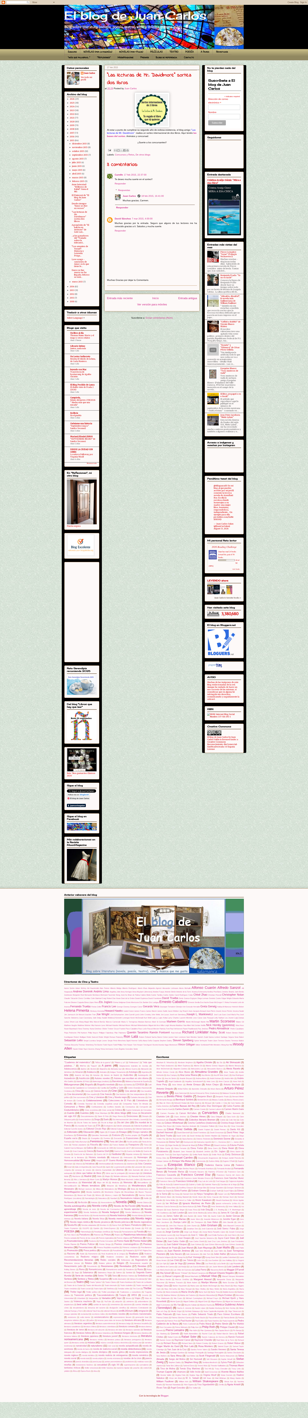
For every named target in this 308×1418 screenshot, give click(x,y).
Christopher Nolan (233, 994)
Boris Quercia (195, 1103)
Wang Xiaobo (235, 1378)
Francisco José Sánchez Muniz (229, 1178)
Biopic (120, 1085)
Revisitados (222, 51)
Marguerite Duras (224, 1279)
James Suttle (162, 1011)
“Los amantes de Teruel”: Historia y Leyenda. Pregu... (80, 251)
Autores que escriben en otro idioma (131, 1078)
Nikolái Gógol (176, 1311)
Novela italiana (81, 1219)
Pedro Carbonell (189, 1324)
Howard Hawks (114, 1010)
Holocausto (128, 1157)
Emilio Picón (217, 1155)
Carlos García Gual (164, 1109)
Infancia (79, 1164)
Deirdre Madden (211, 1136)
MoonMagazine (125, 57)
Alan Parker (104, 988)
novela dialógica (81, 1352)
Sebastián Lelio (73, 1040)
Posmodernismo (75, 1241)
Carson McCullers (188, 1113)
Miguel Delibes (189, 1301)
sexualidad (102, 1365)
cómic (66, 1308)
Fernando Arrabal (224, 1169)
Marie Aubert (192, 1282)
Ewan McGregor (215, 1002)
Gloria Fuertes (180, 1191)
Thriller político (92, 1292)
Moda (133, 1189)
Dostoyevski (188, 1142)
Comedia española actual (107, 1104)
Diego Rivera (117, 1116)
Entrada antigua (187, 298)
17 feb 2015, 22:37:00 (135, 174)
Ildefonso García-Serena (166, 1206)
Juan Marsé (187, 1247)
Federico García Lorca (217, 1165)
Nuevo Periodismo (132, 1225)
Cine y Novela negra (117, 1097)
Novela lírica (98, 1219)
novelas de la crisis (133, 1358)
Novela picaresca (102, 1222)
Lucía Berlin (221, 1263)
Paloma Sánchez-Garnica (181, 1318)
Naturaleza (102, 1198)
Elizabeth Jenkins (203, 1151)
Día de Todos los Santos (87, 1123)
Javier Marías (179, 1219)
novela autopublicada (128, 1346)
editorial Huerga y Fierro (73, 1311)
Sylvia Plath (226, 1362)
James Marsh (151, 1011)
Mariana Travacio (176, 1282)
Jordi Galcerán (207, 1229)
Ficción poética (132, 1142)
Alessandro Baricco (215, 1069)
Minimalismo (109, 1189)
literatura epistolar (133, 1330)
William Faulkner (165, 1381)
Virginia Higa (194, 1375)
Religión (120, 1263)
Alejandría (103, 1069)
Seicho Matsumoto (227, 1356)
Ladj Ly (155, 1018)
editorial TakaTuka (93, 1311)
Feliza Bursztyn (81, 1142)
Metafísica (123, 1186)
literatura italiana (70, 1336)
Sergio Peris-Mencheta (117, 1041)
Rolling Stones (69, 1269)
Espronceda (200, 1161)
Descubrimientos (87, 1116)
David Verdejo (195, 1136)
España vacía (70, 1138)
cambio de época (100, 1304)
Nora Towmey (83, 1029)
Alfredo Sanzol (228, 988)
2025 (72, 103)
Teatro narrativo (142, 1285)
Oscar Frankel (119, 1029)
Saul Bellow (190, 1356)
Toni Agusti (147, 1045)
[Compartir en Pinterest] (127, 150)
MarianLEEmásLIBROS (81, 436)
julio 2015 (76, 162)
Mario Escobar (229, 1282)
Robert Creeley (202, 1343)
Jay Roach (183, 1011)
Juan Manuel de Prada (166, 1248)
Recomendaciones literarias (78, 1260)
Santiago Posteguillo (196, 1353)
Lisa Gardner (213, 1260)
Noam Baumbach (71, 1029)
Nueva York (116, 1225)
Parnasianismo (127, 1232)
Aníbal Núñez (183, 1089)
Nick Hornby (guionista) (220, 1025)
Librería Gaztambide (103, 1170)
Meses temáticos (91, 1185)
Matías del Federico (188, 1295)
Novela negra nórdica (80, 1222)
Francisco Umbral (185, 1181)
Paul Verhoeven (176, 1029)
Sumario (72, 51)
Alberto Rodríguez (129, 988)
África (75, 1371)
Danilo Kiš (235, 1129)
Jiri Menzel (80, 1015)
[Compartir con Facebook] (124, 150)
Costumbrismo (71, 1110)
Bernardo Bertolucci (92, 995)
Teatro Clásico (110, 1282)
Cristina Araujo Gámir (231, 1123)
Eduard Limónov (220, 1145)
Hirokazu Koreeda (97, 1011)
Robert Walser (234, 1343)
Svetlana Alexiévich (210, 1362)
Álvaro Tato (161, 1388)
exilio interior (85, 1317)
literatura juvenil (110, 1336)
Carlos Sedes (168, 995)
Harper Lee (222, 1194)
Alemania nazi (116, 1069)
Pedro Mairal (205, 1324)
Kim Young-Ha (179, 1257)
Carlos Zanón (182, 1109)
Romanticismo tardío (114, 1269)
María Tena (215, 1292)
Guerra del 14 (102, 1154)
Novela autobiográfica (75, 1206)
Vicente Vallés (165, 1375)
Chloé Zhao (200, 994)
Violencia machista (83, 1301)
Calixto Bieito (146, 995)
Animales (103, 1072)
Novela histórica (118, 1215)
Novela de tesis (89, 1209)
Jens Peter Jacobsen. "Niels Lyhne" (230, 416)
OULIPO (85, 1228)
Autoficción (84, 1078)
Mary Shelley (200, 1289)
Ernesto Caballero (173, 1002)
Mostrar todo (92, 463)
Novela (121, 1202)
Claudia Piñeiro (176, 1119)
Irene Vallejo (233, 1206)
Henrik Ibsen (197, 1197)
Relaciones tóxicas (72, 1263)
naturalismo (97, 1345)
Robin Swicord (92, 1037)
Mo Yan (177, 1305)
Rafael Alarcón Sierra (225, 1334)
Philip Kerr (195, 1327)
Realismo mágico (89, 1257)
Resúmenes (107, 1266)
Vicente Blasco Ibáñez (232, 1371)
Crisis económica (91, 1110)
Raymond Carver (182, 1340)
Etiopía (84, 1138)
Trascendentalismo (105, 1295)
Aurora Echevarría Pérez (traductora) (204, 1093)
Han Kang (175, 1194)
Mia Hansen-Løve (98, 1025)
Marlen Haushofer (180, 1286)
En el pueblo (75, 415)
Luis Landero (233, 1266)
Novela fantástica (91, 1212)
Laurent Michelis (186, 1018)
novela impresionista (138, 1352)
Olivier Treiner (107, 1029)
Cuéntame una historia (81, 423)
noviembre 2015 (80, 147)
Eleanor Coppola (77, 1002)
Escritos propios (131, 1135)
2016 (72, 136)
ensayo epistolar (70, 1314)
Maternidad (87, 1182)
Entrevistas (82, 1135)
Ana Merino (205, 1075)
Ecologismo (108, 1126)
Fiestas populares (79, 1145)
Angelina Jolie (115, 992)
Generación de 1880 (105, 1148)
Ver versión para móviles (152, 304)
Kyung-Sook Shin (212, 1257)
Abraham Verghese (185, 1062)
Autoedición (69, 1078)
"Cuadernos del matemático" (77, 1062)
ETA (98, 1126)
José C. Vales (197, 1235)
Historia (146, 1154)
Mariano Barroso (144, 1022)
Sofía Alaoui (142, 1041)
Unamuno (181, 1372)
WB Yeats (207, 1378)
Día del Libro (123, 1122)
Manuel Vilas (209, 1276)
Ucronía (145, 1295)
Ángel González (178, 1388)
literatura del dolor (115, 1330)
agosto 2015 (78, 159)
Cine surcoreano (79, 1097)
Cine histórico (121, 1094)
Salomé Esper (223, 1346)
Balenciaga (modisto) (101, 1081)
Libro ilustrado (134, 1170)
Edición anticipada (123, 1126)
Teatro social (85, 1289)
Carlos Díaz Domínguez (211, 1106)
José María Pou (233, 1015)
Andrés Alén (229, 1078)
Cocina (79, 1101)
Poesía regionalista (106, 1238)
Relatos (88, 1263)
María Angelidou (229, 1289)
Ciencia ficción (100, 1091)
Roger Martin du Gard (168, 1346)
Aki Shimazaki (233, 1062)
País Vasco (71, 1235)
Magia (107, 1176)
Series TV (102, 1276)
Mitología (122, 1189)
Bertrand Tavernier (108, 995)
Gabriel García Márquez (73, 1148)
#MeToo (83, 1066)
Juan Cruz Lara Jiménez (217, 1241)
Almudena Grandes (206, 1071)
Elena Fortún (197, 1148)
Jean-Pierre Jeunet (213, 1011)
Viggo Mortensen (171, 1045)
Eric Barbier (144, 1002)
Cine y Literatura (96, 1097)
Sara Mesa (176, 1355)
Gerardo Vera (151, 1006)
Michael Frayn (212, 1298)
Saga (77, 1272)
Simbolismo (143, 1276)
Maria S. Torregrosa (129, 1022)
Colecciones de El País (120, 1100)
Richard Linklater (195, 1032)
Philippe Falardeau (106, 1033)
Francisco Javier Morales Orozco (197, 1178)
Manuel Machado (191, 1276)
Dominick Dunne (222, 1138)
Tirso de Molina (167, 1369)
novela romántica (140, 1355)
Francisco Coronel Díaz (196, 1174)
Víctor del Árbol (175, 1378)
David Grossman (216, 1132)
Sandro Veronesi (218, 1349)
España (144, 1135)
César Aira (222, 1126)
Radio (82, 1254)
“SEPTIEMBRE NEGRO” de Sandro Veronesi (82, 440)
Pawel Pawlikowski (190, 1029)
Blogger (164, 1395)
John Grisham (208, 1225)
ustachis (136, 1368)
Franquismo (133, 1145)
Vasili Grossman (211, 1372)
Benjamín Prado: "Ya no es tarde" (230, 276)
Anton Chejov (212, 1085)
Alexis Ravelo (233, 1068)
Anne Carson (224, 1081)
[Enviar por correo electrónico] (115, 150)
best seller (82, 1304)
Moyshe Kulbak (190, 1305)
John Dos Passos (176, 1226)
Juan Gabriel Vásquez (177, 1244)
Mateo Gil (240, 1022)
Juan (220, 551)
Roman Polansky (116, 1037)
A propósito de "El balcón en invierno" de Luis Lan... (80, 228)
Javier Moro (195, 1219)
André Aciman (215, 1078)
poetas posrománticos (113, 1362)
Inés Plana (202, 1206)
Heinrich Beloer (238, 1007)
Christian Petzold (214, 995)
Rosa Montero (205, 1346)
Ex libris (74, 413)
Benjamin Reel (78, 995)
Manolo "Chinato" (181, 1273)
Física (146, 1145)
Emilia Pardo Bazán (200, 1155)
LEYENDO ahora (217, 580)
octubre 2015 (78, 151)
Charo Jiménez (180, 1117)
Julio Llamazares (192, 1254)
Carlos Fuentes (234, 1106)
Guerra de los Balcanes (83, 1154)
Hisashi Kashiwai (222, 1200)
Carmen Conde (199, 1109)
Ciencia (87, 1091)
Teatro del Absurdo (93, 1285)
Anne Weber (177, 1085)
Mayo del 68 (102, 1182)
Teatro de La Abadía (144, 1282)
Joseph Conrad (235, 1232)
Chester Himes (198, 1116)
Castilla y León (116, 1088)
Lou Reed (209, 1263)
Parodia (140, 1232)
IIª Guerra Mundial (114, 1160)
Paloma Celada (162, 1318)
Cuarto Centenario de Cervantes (139, 1110)
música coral (106, 1343)
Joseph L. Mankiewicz (199, 1014)
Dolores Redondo (203, 1139)
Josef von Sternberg (178, 1015)
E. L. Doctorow (220, 1142)
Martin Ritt (205, 1022)
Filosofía (94, 1145)
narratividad (81, 1346)
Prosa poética (90, 1250)
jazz (84, 1320)
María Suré (203, 1292)
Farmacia (68, 1142)
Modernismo (144, 1189)
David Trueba (170, 998)
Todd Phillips (118, 1045)
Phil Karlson (82, 1033)
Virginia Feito (180, 1375)
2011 (72, 298)
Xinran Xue (228, 1381)
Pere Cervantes (165, 1327)
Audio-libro (128, 1075)
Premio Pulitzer (87, 1244)
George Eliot (201, 1188)
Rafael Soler (188, 1336)
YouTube (107, 1301)
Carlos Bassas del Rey (184, 1106)
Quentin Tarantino (137, 1032)
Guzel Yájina (229, 1191)
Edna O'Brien (204, 1145)
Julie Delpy (97, 1018)
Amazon (79, 1072)
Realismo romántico (115, 1257)
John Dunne (192, 1226)
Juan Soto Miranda (202, 1251)
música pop (136, 1343)
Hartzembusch (237, 1194)
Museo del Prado (84, 1195)
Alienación (145, 1069)
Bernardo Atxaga (165, 1100)
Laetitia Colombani (229, 1257)
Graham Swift (215, 1191)
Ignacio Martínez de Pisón (197, 1203)
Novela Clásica (143, 1202)
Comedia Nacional (84, 1104)
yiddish (67, 1371)
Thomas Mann (236, 1365)
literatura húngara (122, 1333)
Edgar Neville (173, 1145)
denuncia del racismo (96, 1308)
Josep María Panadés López (213, 1232)
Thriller (147, 1288)
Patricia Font (164, 1029)
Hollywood (115, 1157)
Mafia (99, 1176)
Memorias (128, 1182)
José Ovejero (184, 1238)
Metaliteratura (139, 1185)
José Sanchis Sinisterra (204, 1238)
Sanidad (129, 1272)
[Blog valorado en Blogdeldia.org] (80, 545)
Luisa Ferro (200, 1269)
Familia (146, 1138)
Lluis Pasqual (208, 1018)
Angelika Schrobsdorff (194, 1081)
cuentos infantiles (142, 1304)
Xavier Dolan (78, 1049)
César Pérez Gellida (179, 1129)
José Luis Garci (220, 1015)
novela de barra (83, 1349)
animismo (130, 1301)
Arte (66, 1075)
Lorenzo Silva (194, 1263)
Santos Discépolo (234, 1353)
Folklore (106, 1145)
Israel (69, 1167)
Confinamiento (97, 1107)
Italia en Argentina (82, 1167)
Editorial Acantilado (141, 1126)
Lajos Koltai (162, 1018)
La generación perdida (122, 1167)
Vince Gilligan (186, 1044)
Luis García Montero (197, 1267)
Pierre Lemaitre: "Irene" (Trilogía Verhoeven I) (228, 254)
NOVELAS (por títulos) (131, 51)
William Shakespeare (205, 1381)
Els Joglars (105, 1002)
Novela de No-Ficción (125, 1206)
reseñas (68, 1365)
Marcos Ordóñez (182, 1279)
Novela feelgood (110, 1212)
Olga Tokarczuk (234, 1311)
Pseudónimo (117, 1250)
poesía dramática (82, 1362)
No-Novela (69, 1202)
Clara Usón (231, 1117)
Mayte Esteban (225, 1295)
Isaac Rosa (192, 1210)
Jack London (178, 1213)
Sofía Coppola (153, 1041)
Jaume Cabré (216, 1216)
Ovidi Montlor (125, 1228)
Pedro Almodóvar (219, 1028)
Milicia (98, 1189)
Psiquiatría (130, 1250)
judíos (91, 1320)
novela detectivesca (131, 1349)
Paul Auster (186, 1321)
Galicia (90, 1148)
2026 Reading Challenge (224, 546)
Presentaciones (85, 1247)
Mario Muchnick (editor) (130, 1179)
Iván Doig (205, 1210)
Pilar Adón (193, 1330)
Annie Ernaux (193, 1084)
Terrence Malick (237, 1041)
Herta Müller (170, 1200)
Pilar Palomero (120, 1033)
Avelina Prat (212, 992)
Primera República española (108, 1247)
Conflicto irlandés (114, 1107)
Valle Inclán (195, 1372)
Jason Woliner (173, 1011)
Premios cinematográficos (126, 1244)
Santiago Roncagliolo (215, 1353)
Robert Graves (218, 1343)
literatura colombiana (107, 1327)
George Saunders (216, 1188)
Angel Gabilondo (175, 1081)
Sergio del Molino (177, 1359)
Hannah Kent (188, 1194)
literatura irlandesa (141, 1333)
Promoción (72, 1250)
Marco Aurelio (165, 1279)
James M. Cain (228, 1213)
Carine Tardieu (157, 995)
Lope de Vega (176, 1263)
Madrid (87, 1176)
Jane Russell (97, 1167)
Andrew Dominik (83, 991)
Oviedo (138, 1228)
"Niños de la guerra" (103, 1062)
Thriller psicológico (108, 1292)
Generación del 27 (123, 1148)
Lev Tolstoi (188, 1260)
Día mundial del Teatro (84, 1126)
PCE (146, 1228)
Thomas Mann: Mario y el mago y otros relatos (82, 336)
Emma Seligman (119, 1002)
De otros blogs (143, 154)
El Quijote (112, 1132)
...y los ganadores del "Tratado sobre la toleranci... (80, 239)
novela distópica (99, 1352)
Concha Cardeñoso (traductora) (202, 1123)
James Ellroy (212, 1213)
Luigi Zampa (239, 1018)
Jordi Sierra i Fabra (226, 1229)
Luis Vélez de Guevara (182, 1270)
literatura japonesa (89, 1336)
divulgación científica (117, 1308)
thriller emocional (91, 1368)
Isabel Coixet (129, 1011)
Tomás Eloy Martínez (190, 1369)
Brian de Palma (134, 995)
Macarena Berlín (217, 1270)
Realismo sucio (138, 1257)
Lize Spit (162, 1263)
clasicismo (128, 1304)
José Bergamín (182, 1235)
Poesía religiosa (123, 1238)
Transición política (83, 1295)
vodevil (146, 1368)
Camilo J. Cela (221, 1103)
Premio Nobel (140, 1241)
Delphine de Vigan (228, 1136)
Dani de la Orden (128, 998)
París (149, 1232)
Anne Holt (237, 1081)
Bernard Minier (238, 1096)
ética (95, 1371)
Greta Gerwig (208, 1006)
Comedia (68, 1104)
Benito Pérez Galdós (179, 1096)
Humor (87, 1160)
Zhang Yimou (100, 1049)
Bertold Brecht (203, 1100)
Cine (114, 1090)
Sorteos (68, 1279)
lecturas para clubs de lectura (109, 1320)
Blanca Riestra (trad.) (235, 1100)
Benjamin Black (204, 1096)
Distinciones (132, 1116)
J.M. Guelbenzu (162, 1213)
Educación (88, 1132)
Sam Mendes (191, 1037)
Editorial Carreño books (73, 1129)
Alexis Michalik (185, 988)
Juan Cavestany (85, 1018)
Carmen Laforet (215, 1109)
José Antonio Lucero (164, 1235)
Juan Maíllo (223, 1247)
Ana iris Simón (170, 1078)
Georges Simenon (234, 1188)
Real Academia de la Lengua (113, 1254)
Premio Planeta (70, 1244)
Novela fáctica (84, 1215)
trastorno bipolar (123, 1368)
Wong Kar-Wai (226, 1045)
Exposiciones (132, 1138)
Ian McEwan (172, 1203)
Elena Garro (213, 1148)
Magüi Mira (88, 1022)
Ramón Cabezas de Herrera (213, 1337)
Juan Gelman (196, 1244)
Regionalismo (141, 1260)
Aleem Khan (142, 988)
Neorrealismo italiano (130, 1198)
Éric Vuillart (193, 1388)
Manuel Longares (173, 1276)
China (78, 1091)
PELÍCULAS (156, 51)
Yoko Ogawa (189, 1385)
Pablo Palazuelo (164, 1314)
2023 (72, 110)
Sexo (114, 1276)
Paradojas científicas (102, 1232)
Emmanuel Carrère (181, 1157)
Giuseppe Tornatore (167, 1007)
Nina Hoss (240, 1025)
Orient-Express (110, 1228)
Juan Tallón (218, 1251)
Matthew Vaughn (70, 1025)
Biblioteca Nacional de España (137, 1081)
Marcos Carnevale (113, 1022)
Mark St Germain (159, 1022)
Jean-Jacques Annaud (197, 1011)
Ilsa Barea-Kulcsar (186, 1206)
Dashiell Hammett (164, 1132)
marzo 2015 (78, 177)
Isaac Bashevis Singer (176, 1210)
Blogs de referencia (166, 57)
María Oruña (187, 1292)
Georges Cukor (136, 1007)
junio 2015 (77, 166)
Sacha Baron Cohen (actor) (163, 1037)
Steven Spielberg (183, 1040)
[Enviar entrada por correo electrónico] (109, 150)
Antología (133, 1072)
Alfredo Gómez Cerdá (165, 1072)
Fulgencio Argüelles (236, 1181)
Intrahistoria (118, 1164)
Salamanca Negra (105, 1272)
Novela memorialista (118, 1218)
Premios (144, 57)
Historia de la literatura (74, 1157)
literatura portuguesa (132, 1340)
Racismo (71, 1254)
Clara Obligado (216, 1117)
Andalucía (91, 1072)
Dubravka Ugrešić (204, 1142)
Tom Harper (128, 1045)
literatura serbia (78, 1343)
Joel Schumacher (117, 1015)
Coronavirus (130, 1107)
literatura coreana (127, 1326)
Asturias (96, 1075)
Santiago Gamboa (177, 1353)
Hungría (99, 1160)
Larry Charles (173, 1018)
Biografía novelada (106, 1085)
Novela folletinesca (132, 1212)
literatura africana (133, 1320)
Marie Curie (94, 1179)
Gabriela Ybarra (211, 1184)
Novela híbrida (137, 1215)
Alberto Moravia (234, 1066)
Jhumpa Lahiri (179, 1222)
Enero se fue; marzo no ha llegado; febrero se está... (81, 273)
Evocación (118, 1138)
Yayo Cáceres (88, 1049)
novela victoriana (113, 1358)
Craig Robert (107, 998)
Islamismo (131, 1164)
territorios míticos (72, 1368)
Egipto (102, 1132)
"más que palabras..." (79, 57)
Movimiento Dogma (112, 1192)
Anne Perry (161, 1085)
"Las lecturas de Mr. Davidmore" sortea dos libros (79, 216)
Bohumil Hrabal (180, 1103)
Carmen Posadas (167, 1113)
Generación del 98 (141, 1148)
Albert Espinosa (184, 1066)
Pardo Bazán (200, 1318)
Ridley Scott (217, 1032)
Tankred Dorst (188, 1366)
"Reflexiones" (104, 57)
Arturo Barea (215, 1089)
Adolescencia (70, 1069)
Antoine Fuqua (158, 992)
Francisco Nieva (165, 1181)
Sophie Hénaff (226, 1359)
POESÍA (189, 51)
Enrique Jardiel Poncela (231, 1158)
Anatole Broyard (186, 1078)
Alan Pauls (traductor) (165, 1066)
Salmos (119, 1272)
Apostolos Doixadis (199, 1089)
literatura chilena (90, 1327)
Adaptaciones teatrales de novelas (133, 1066)
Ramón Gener (165, 1340)
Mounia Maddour (176, 1025)
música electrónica (121, 1343)
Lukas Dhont (69, 1022)
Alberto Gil (198, 1066)
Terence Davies (224, 1041)
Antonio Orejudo (164, 1088)
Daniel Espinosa (141, 998)
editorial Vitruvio (110, 1311)
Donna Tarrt (174, 1142)
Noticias (94, 1202)
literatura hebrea (83, 1333)
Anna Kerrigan (126, 992)
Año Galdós (68, 1081)
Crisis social (106, 1110)
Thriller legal (76, 1292)
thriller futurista (107, 1368)
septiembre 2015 (80, 155)
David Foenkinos (155, 998)
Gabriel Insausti (179, 1184)
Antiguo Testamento (117, 1072)
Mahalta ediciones (121, 1176)
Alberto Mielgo (115, 988)
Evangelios (95, 1138)
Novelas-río (104, 1225)
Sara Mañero (161, 1356)
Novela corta (99, 1205)
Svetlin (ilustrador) (119, 1279)
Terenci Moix (202, 1366)
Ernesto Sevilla (194, 1002)
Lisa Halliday (227, 1260)
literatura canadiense (72, 1327)
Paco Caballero (132, 1029)
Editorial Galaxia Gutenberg (121, 1129)
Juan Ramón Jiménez (178, 1250)
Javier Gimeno (162, 1219)
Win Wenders (215, 1045)
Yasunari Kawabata (172, 1385)
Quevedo (175, 1333)
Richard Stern (187, 1343)
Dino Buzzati (174, 1139)
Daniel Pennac (220, 1129)
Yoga (98, 1301)
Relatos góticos (105, 1263)
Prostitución (104, 1250)
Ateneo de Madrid (111, 1075)
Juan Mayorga (204, 1247)
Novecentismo (106, 1202)
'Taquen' (94, 1066)
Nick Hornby (230, 1308)
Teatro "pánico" (96, 1282)
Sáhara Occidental (137, 1279)
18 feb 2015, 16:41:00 (152, 196)
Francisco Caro (234, 1172)
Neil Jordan (195, 1025)
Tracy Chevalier (221, 1369)
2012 (72, 294)
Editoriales (72, 1132)
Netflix (203, 1025)
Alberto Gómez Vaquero (215, 1066)
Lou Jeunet (229, 1018)
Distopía (145, 1116)
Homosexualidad (72, 1160)
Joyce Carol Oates (226, 1238)
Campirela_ (75, 397)
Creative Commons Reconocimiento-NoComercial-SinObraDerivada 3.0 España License (222, 745)
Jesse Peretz (227, 1011)
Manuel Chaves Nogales (221, 1273)
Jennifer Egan (229, 1219)
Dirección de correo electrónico (218, 101)
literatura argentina (83, 1323)
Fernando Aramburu (206, 1169)
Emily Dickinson (233, 1154)
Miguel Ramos (216, 1301)
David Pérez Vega (235, 1132)
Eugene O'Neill (228, 1161)
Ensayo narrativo (140, 1132)
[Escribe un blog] (118, 150)
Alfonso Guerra (131, 1069)
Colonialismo (142, 1100)
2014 (72, 286)
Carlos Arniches (162, 1106)
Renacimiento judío (73, 1266)
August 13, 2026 (221, 528)
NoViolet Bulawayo (192, 1311)
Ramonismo (93, 1254)
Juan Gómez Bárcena (213, 1244)
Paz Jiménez (203, 1029)
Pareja (116, 1232)
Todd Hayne (107, 1045)
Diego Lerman (203, 998)
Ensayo (123, 1132)
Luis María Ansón (163, 1270)
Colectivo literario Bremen (202, 1119)
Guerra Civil (103, 1151)
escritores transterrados (140, 1314)
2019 (72, 125)
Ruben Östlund (145, 1037)
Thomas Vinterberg (85, 1045)
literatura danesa (145, 1327)
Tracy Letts (236, 1369)
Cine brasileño (146, 1091)
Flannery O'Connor (216, 1172)
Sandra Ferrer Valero (199, 1349)
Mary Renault (186, 1289)
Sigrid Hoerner (132, 1041)
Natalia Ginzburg (215, 1308)
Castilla (103, 1088)
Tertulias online (123, 1289)
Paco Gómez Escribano (228, 1314)
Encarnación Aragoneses (208, 1158)
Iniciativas (90, 1164)
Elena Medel (228, 1148)
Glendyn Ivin (181, 1007)
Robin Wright (104, 1037)
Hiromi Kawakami (203, 1200)
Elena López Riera (91, 1002)
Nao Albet (187, 1025)
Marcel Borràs (99, 1022)
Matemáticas (72, 1182)
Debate (134, 1113)
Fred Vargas (220, 1181)
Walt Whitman (220, 1378)
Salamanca (88, 1272)
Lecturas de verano (83, 1170)
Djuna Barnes (187, 1139)
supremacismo (130, 1365)
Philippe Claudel (227, 1327)
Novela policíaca (122, 1222)
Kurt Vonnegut (194, 1257)
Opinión (96, 1228)
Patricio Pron (172, 1321)
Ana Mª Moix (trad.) (221, 1075)
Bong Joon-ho (121, 995)
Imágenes (143, 1160)
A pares (106, 1065)
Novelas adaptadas (88, 1225)
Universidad (68, 1298)
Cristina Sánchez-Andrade (185, 1126)
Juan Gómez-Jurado (233, 1244)
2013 (72, 290)
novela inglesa (71, 1355)
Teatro (80, 1281)
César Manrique (101, 1113)
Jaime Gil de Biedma (196, 1213)
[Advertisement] (82, 611)
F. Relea (226, 1002)
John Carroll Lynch (132, 1015)
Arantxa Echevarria (199, 992)
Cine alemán (131, 1091)
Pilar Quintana (205, 1330)
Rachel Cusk (207, 1334)
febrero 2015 (78, 181)
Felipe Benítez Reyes (186, 1169)
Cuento (70, 1113)
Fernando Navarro (196, 1172)
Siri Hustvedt (196, 1359)
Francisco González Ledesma (168, 1178)
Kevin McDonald (136, 1018)
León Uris (201, 1260)
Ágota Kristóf (233, 1384)
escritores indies (98, 1314)
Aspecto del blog (82, 1075)
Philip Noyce (93, 1033)
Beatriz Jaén (234, 992)
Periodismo (84, 1235)
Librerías (120, 1170)
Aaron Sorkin (69, 988)
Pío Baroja (237, 1330)
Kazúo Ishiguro (165, 1257)
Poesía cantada (70, 1238)
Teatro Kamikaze (126, 1282)
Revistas (142, 1266)
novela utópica (98, 1358)
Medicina (115, 1182)
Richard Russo (170, 1343)
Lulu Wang (79, 1022)
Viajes (138, 1298)
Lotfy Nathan (219, 1018)
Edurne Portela (237, 1145)
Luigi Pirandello (235, 1263)
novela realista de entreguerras (113, 1355)
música (91, 1342)
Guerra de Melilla (133, 1151)
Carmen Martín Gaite (234, 1109)
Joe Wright (102, 1014)
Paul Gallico (199, 1321)
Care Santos (236, 1103)
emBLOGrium (126, 1311)
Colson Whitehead (174, 1122)
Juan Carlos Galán (176, 1241)
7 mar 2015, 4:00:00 (142, 218)
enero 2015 (77, 281)
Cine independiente (137, 1094)
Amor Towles (229, 1072)
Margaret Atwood (203, 1279)
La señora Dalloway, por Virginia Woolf (81, 455)
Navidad (113, 1198)
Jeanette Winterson (211, 1219)
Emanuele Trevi (162, 1155)
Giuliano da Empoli (163, 1191)
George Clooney (123, 1007)
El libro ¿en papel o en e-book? (230, 395)
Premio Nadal (123, 1241)
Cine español (91, 1094)
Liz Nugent (239, 1260)
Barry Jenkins (222, 992)
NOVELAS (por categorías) (98, 51)
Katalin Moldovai (108, 1018)
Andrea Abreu (201, 1078)
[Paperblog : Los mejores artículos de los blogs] (215, 667)
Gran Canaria (78, 1151)
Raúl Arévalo (176, 1033)
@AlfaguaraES (220, 485)
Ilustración (131, 1160)
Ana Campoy (172, 1075)
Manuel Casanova (198, 1273)
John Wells (155, 1015)
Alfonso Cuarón (204, 988)
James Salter (172, 1216)
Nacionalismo (128, 1195)
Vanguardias (93, 1298)
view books (236, 569)
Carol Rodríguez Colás (184, 995)
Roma (82, 1269)
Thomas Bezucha (71, 1045)
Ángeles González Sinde (128, 1049)
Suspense (104, 1279)
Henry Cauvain (213, 1197)
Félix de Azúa (164, 1184)
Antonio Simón (170, 992)
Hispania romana (132, 1154)
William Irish (183, 1381)
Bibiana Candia (218, 1100)
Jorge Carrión (172, 1231)
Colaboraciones (94, 1100)
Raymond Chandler (203, 1340)
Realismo (133, 1253)
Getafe (66, 1151)
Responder (120, 183)
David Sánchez (123, 218)
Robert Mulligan (80, 1037)
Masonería (147, 1179)
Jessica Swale (238, 1011)
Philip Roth (208, 1326)
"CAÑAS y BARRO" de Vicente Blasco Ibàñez (230, 324)
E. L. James (234, 1142)
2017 (72, 133)
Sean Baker (239, 1037)
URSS (134, 1295)
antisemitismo (143, 1301)
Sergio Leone (101, 1041)
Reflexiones (125, 1260)
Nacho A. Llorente (184, 1308)
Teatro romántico (70, 1289)
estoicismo (72, 1317)
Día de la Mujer (107, 1123)
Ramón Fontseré (160, 1032)
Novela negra (143, 1218)
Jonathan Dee (192, 1229)
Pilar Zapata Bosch (222, 1330)
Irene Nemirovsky (218, 1206)
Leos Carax (197, 1018)
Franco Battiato (118, 1145)
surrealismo (144, 1365)
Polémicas (137, 1238)
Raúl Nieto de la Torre (225, 1340)
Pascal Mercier (153, 1029)
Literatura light (133, 1173)
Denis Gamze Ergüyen (188, 998)
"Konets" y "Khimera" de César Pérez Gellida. (230, 347)
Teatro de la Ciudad (75, 1285)
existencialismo (101, 1317)
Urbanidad (81, 1298)
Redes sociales (108, 1260)
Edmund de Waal (188, 1145)
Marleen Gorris (176, 1021)
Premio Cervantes (106, 1241)
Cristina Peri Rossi (163, 1126)
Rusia (140, 1269)
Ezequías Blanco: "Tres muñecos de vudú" (229, 370)
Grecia (90, 1151)
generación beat (141, 1317)
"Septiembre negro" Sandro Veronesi (79, 427)
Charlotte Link (163, 1116)
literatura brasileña (141, 1323)
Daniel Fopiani (204, 1129)
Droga (97, 1119)
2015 (72, 140)
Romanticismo (95, 1269)
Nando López (200, 1308)
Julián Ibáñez (220, 1254)
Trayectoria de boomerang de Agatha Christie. (80, 374)
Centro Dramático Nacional (138, 1088)
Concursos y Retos (124, 154)
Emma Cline (161, 1158)
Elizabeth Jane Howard (182, 1151)
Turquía (122, 1295)
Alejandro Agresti (154, 988)
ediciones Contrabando (139, 1308)
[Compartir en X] (121, 150)
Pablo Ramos (181, 1314)
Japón (108, 1167)
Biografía (89, 1085)
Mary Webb (214, 1289)
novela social (70, 1358)
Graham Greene (198, 1191)
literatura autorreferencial (105, 1323)
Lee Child (174, 1260)
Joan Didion (212, 1222)
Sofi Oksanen (211, 1359)
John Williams (176, 1229)
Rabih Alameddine (191, 1334)
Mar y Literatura (80, 1179)
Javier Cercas (233, 1216)
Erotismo (116, 1135)
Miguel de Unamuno (233, 1301)
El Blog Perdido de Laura (82, 385)
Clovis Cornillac (84, 998)
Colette (222, 1120)
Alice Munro (184, 1072)
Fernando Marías (176, 1172)
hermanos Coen (112, 1049)
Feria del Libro (116, 1142)
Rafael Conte (173, 1337)
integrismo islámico (71, 1320)
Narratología (90, 1198)
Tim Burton (98, 1045)
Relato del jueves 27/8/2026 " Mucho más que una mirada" (82, 402)
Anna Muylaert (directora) (142, 992)
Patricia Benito (229, 1318)
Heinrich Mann (165, 1197)
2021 (72, 118)
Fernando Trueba (80, 1006)
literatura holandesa (103, 1333)
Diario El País (103, 1116)
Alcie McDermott (163, 1069)
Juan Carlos (130, 196)
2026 (72, 99)
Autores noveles (102, 1078)
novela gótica (118, 1352)
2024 (72, 106)
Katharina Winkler (237, 1254)
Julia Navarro (176, 1254)
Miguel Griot (203, 1301)
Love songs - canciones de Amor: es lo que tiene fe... (80, 262)
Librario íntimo (77, 346)
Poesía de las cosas (87, 1238)
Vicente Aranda (158, 1045)
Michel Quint (175, 1301)
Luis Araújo (182, 1267)
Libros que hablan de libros (88, 1173)
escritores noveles (117, 1314)
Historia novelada (97, 1157)
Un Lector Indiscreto (80, 356)
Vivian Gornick (226, 1375)
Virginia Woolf (209, 1375)
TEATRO (174, 51)
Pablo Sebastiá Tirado (202, 1314)
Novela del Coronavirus (110, 1209)
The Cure (136, 1289)
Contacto (189, 57)
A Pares (205, 51)
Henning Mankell (181, 1197)
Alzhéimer (68, 1072)
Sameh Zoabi (202, 1037)
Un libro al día (77, 333)
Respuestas (124, 190)
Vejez (119, 1298)
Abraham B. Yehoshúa (165, 1062)
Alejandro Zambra (180, 1069)
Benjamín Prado (222, 1096)
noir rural (111, 1346)
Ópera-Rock (85, 1371)
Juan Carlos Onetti (196, 1241)
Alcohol (93, 1069)
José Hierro (232, 1235)
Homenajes (142, 1157)
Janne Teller (202, 1216)
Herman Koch (228, 1197)
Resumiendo (92, 1266)
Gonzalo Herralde (193, 1007)
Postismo (92, 1241)
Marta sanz (194, 1286)
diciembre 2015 (79, 143)
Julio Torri (206, 1254)
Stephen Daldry (166, 1041)
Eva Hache (204, 1002)
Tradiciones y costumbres (130, 1292)
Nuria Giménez (96, 1029)
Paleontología (86, 1232)
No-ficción (82, 1202)
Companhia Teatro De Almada (135, 1104)
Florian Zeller (96, 1007)
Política (149, 1238)
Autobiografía (143, 1075)
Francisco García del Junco (228, 1175)
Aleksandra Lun (197, 1069)
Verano (128, 1298)
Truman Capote (164, 1371)
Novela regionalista (143, 1222)
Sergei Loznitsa (90, 1041)
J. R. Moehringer (234, 1210)
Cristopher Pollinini (207, 1126)
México (98, 1195)
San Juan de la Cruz (177, 1349)
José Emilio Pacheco (216, 1235)
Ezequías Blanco (181, 1165)
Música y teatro (111, 1195)
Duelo (106, 1119)
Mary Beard (225, 1286)
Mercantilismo (142, 1182)
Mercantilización (70, 1186)
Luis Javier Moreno (216, 1267)
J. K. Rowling (219, 1210)
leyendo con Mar (78, 369)
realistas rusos (143, 1362)
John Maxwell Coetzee (232, 1226)
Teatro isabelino (126, 1285)
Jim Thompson (197, 1222)
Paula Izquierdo (228, 1321)
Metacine (110, 1186)
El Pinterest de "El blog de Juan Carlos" (80, 197)
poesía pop (97, 1362)
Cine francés (106, 1094)
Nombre (212, 112)
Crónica (118, 1110)
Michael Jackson (85, 1189)
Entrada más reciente (120, 298)
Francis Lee (109, 1006)
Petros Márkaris (181, 1327)
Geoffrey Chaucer (186, 1188)
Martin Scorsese (222, 1021)
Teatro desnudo (111, 1285)
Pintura (107, 1235)
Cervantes (210, 1113)
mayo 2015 (77, 170)
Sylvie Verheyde (200, 1041)
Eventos (107, 1138)
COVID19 (139, 1085)
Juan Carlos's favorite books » (227, 598)
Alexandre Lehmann (170, 988)
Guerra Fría (119, 1151)
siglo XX (115, 1365)
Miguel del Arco (154, 1025)
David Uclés (181, 1136)
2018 (72, 129)
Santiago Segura (227, 1037)
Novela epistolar (132, 1209)
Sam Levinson (180, 1037)
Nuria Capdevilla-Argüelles (214, 1311)
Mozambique (129, 1192)
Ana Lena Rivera (188, 1075)
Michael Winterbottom (139, 1025)
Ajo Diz (219, 1062)
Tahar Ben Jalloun (173, 1366)
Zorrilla (221, 1385)
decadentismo (78, 1308)
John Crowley (145, 1015)
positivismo (129, 1362)
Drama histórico (85, 1119)
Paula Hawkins (213, 1321)
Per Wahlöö (238, 1324)
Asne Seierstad (181, 1093)
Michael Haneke (112, 1025)
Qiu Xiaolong (161, 1334)
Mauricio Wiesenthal (207, 1295)
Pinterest (97, 1235)
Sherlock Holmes (127, 1276)
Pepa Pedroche (70, 1033)
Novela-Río (72, 1225)
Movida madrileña (93, 1192)
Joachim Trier (90, 1015)
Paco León (142, 1029)
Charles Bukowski (232, 1113)
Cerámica (68, 1091)
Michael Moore (124, 1025)
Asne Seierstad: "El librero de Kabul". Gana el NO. (80, 188)
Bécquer (208, 1103)
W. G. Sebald (192, 1378)
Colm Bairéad (96, 998)
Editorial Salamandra (144, 1129)
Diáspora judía (69, 1119)
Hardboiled (116, 1154)
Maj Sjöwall (165, 1273)
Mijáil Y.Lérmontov (163, 1305)
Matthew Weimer (84, 1025)
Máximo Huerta (206, 1305)
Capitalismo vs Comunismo (86, 1088)
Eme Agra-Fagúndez (181, 1155)
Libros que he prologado (115, 1173)
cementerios (115, 1304)
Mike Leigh (165, 1025)
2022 (72, 114)
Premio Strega (105, 1244)
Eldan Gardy (165, 1148)
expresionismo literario (122, 1317)
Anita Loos (210, 1081)
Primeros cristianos (130, 1247)
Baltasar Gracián (229, 1093)
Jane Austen (188, 1216)
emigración (143, 1311)
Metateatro (69, 1189)
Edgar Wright (227, 998)
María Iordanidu (172, 1292)
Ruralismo (130, 1269)
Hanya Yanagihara (205, 1194)
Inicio (155, 298)
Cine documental (75, 1094)
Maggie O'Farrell (235, 1269)
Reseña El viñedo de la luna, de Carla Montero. (83, 360)
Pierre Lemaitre (175, 1330)
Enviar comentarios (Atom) (159, 317)
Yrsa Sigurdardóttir (206, 1384)
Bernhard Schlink (184, 1099)
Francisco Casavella (166, 1175)
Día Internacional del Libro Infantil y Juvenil (129, 1119)
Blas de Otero (165, 1103)
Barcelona (117, 1081)
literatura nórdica (96, 1340)
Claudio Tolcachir (71, 998)
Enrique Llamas (162, 1161)
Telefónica (111, 1289)
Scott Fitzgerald (207, 1355)
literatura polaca (113, 1340)
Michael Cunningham (194, 1298)
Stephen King (191, 1362)
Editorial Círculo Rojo (96, 1129)
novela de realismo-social (105, 1349)
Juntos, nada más (78, 348)
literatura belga (125, 1323)
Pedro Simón (221, 1323)
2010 (72, 301)
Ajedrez (84, 1069)
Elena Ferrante (180, 1148)
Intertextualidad (105, 1164)
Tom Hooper (138, 1045)
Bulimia (129, 1085)
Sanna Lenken (214, 1037)
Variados (106, 1298)
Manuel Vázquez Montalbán (233, 1276)
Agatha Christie (204, 1062)
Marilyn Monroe (110, 1179)
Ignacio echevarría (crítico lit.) (228, 1203)
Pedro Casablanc (237, 1029)
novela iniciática (88, 1355)
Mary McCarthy (170, 1289)
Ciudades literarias (137, 1097)
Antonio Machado (232, 1085)
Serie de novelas (83, 1275)
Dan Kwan (116, 998)
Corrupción (144, 1107)
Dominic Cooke (215, 998)
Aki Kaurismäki (93, 988)
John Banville (228, 1222)
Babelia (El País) (83, 1081)
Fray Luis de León (205, 1181)
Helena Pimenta (76, 1010)
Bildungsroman (71, 1084)
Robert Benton (232, 1033)
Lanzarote (138, 1167)
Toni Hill (208, 1369)
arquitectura (68, 1304)
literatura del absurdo (96, 1330)
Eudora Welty (214, 1161)
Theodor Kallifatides (218, 1366)
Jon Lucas (165, 1015)
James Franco (139, 1011)
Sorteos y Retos (85, 1279)
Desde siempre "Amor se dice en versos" (79, 205)
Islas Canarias (145, 1164)
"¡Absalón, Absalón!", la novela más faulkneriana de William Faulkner (230, 299)
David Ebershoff (183, 1132)
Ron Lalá (131, 1036)
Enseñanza (68, 1135)
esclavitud (85, 1314)
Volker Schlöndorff (203, 1045)
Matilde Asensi (228, 1292)
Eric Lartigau (154, 1002)
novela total (84, 1358)
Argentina (145, 1072)
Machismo (76, 1176)
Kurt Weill (147, 1018)
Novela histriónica (100, 1215)
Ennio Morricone (132, 1002)
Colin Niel (232, 1120)
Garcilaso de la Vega (228, 1184)
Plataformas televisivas (135, 1234)
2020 (72, 121)
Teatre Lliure (212, 1041)
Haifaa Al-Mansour (224, 1007)
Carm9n (119, 174)
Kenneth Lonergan (122, 1018)
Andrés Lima (101, 991)
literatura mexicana (129, 1336)
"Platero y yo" (119, 1062)
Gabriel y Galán (195, 1184)
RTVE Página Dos (144, 1250)
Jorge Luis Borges (191, 1232)
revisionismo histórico (84, 1365)
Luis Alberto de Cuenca (165, 1267)
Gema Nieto (171, 1188)
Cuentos (84, 1113)
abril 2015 (77, 173)
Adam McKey (80, 988)
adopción (118, 1301)
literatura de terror (75, 1330)
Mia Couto (178, 1298)
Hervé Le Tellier (185, 1200)
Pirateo (117, 1235)
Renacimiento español (139, 1263)
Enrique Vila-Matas (182, 1161)
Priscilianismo (146, 1247)
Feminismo (96, 1141)
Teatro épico (98, 1289)
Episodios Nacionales (99, 1135)
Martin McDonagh (193, 1022)
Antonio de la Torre (183, 992)
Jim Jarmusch (69, 1015)
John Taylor (161, 1229)
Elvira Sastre (235, 1151)
